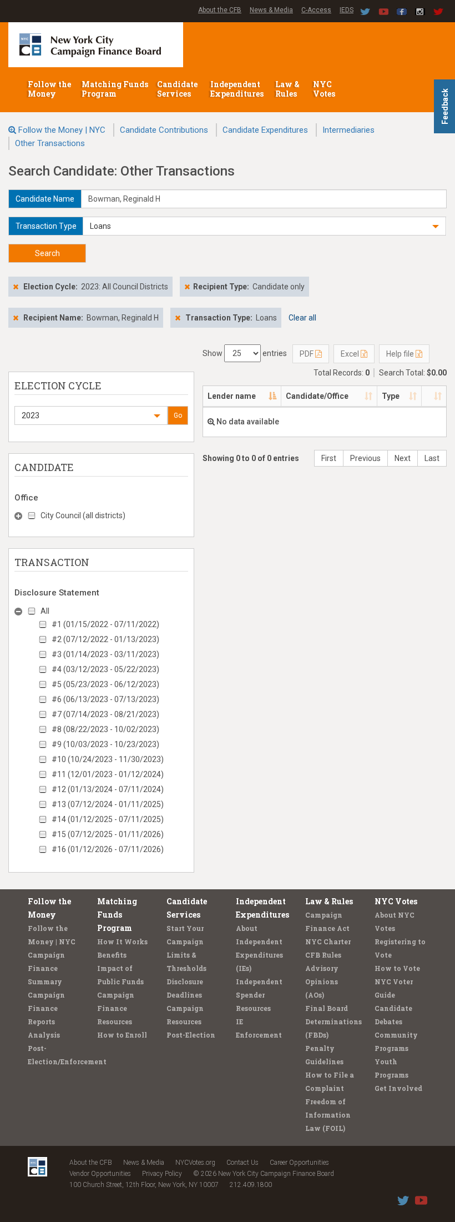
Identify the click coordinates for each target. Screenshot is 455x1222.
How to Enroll (122, 1034)
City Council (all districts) (83, 515)
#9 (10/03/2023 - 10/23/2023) (105, 744)
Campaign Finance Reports (46, 1008)
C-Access (316, 10)
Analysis (44, 1034)
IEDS (346, 10)
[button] (264, 226)
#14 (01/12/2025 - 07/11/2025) (108, 819)
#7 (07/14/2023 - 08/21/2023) (105, 714)
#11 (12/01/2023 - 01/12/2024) (108, 774)
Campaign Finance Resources (115, 1008)
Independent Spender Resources (259, 995)
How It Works (122, 941)
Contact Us (242, 1162)
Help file (401, 353)
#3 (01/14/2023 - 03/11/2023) (105, 654)
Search (47, 253)
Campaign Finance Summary (46, 968)
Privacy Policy (162, 1174)
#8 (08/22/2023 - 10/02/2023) (105, 729)
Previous (365, 458)
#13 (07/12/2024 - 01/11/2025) (108, 804)
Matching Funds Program (115, 89)
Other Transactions (50, 143)
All (45, 611)
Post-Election (190, 1034)
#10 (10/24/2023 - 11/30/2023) (108, 759)
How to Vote (397, 968)
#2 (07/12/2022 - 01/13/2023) (105, 639)
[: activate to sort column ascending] (434, 396)
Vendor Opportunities (100, 1174)
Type (391, 396)
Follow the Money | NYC (61, 130)
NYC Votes (325, 89)
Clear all (302, 317)
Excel (351, 353)
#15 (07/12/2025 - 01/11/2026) (108, 834)
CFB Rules (323, 954)
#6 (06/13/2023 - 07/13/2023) (105, 699)
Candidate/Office (317, 396)
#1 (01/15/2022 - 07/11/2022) (105, 624)
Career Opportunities (299, 1162)
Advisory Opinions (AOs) (321, 981)
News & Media (271, 10)
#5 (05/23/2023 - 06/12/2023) (105, 684)
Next (403, 458)
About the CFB (219, 10)
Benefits (112, 954)
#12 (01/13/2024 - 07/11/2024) (108, 789)
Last (431, 458)
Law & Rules (287, 89)
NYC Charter (328, 941)
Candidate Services (177, 89)
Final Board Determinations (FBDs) (333, 1021)
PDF (307, 353)
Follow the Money (49, 89)
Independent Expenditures (237, 89)
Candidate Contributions (164, 130)
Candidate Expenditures (265, 130)
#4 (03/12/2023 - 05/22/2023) (105, 669)
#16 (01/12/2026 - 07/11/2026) (108, 849)
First (328, 458)
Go (178, 415)
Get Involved (398, 1088)
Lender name (232, 396)
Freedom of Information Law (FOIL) (328, 1115)
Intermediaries (348, 130)
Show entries (245, 353)
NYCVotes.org (195, 1162)
